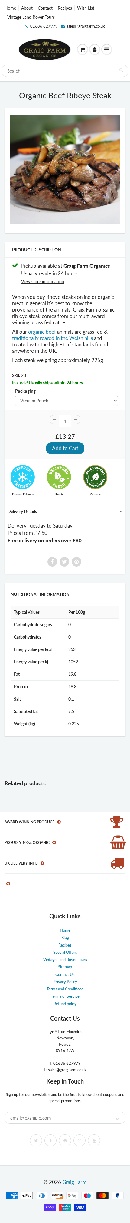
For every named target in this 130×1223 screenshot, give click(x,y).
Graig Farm (74, 1182)
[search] (65, 71)
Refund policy (65, 1003)
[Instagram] (79, 1140)
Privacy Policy (65, 981)
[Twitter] (36, 1140)
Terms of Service (65, 996)
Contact (45, 8)
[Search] (121, 70)
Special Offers (65, 952)
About (27, 8)
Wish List (85, 8)
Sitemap (65, 966)
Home (10, 8)
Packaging (25, 391)
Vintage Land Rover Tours (31, 17)
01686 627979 (44, 26)
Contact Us (65, 974)
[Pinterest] (65, 1140)
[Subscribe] (117, 1119)
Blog (65, 937)
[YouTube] (94, 1140)
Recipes (65, 8)
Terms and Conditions (65, 988)
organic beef (42, 332)
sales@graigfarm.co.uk (86, 26)
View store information (42, 281)
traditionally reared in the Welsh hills (53, 338)
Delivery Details (22, 511)
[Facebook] (50, 1140)
